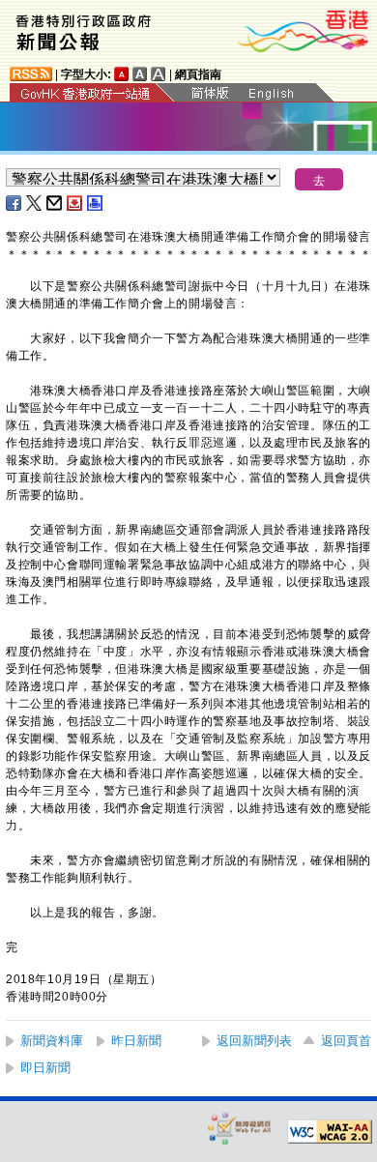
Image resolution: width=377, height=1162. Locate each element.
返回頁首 (346, 1040)
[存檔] (75, 203)
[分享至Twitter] (35, 203)
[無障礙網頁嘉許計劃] (240, 1128)
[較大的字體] (140, 74)
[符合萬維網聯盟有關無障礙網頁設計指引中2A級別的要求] (329, 1132)
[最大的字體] (158, 74)
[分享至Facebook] (14, 203)
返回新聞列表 (254, 1040)
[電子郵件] (55, 203)
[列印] (95, 203)
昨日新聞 (136, 1040)
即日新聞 (45, 1067)
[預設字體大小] (122, 74)
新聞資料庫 (51, 1040)
